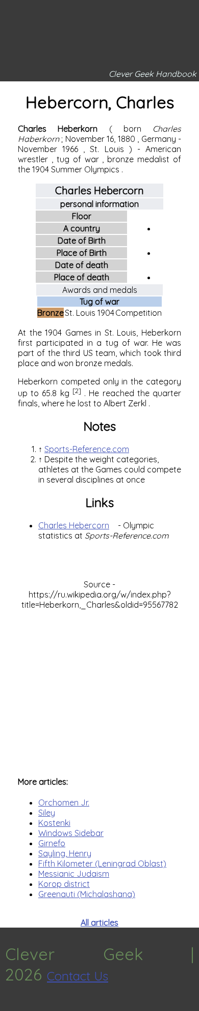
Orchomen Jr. (63, 802)
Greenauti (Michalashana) (86, 894)
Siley (46, 813)
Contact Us (77, 976)
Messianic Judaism (73, 874)
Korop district (64, 884)
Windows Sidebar (71, 833)
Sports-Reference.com (86, 449)
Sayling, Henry (64, 853)
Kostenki (54, 823)
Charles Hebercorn (73, 525)
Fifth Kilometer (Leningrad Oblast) (102, 863)
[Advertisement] (99, 688)
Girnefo (51, 843)
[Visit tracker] (9, 1006)
